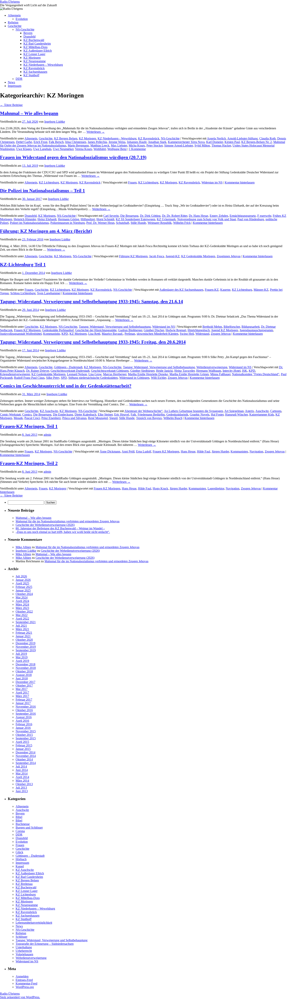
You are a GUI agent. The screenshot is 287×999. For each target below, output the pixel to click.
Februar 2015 (24, 745)
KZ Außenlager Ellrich (37, 50)
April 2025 (22, 583)
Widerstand (202, 333)
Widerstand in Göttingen (134, 377)
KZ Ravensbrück (34, 68)
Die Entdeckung (63, 414)
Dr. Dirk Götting (150, 215)
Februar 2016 (24, 724)
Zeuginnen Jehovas (229, 256)
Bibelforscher (232, 326)
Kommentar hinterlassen (240, 182)
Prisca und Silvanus (74, 418)
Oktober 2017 (24, 685)
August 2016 (24, 717)
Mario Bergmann (78, 145)
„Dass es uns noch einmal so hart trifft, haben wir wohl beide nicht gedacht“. (63, 532)
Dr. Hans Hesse (198, 215)
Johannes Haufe (137, 142)
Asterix (249, 411)
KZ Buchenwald (33, 40)
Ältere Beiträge (11, 105)
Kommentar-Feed (26, 983)
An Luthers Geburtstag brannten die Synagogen (193, 411)
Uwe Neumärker (63, 149)
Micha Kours (137, 145)
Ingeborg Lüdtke (54, 121)
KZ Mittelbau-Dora (35, 47)
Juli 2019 (21, 653)
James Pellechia (97, 142)
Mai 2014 (22, 773)
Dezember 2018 (25, 664)
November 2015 (26, 731)
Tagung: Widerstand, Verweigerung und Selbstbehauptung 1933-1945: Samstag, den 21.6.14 (91, 301)
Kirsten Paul (232, 142)
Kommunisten (239, 451)
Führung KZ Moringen (133, 256)
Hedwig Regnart (176, 330)
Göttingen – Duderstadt (30, 855)
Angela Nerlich (216, 138)
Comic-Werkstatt (10, 414)
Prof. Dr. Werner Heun (100, 222)
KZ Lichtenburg (49, 182)
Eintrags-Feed (24, 980)
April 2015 (22, 741)
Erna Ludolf (143, 451)
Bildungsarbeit (250, 326)
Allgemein (14, 15)
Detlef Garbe (24, 142)
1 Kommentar (137, 149)
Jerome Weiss (117, 142)
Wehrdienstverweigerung (211, 367)
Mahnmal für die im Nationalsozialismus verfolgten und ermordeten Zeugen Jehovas (67, 521)
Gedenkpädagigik (177, 414)
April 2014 (22, 777)
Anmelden (22, 976)
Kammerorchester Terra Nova (186, 142)
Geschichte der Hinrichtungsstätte (96, 330)
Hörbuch (21, 859)
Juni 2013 (22, 791)
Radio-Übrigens (10, 1)
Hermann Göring (68, 219)
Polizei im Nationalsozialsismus (29, 222)
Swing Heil (187, 333)
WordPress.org (25, 987)
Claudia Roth (267, 138)
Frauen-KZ (212, 289)
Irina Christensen (75, 142)
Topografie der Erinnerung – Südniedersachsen (45, 943)
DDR (19, 78)
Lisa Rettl (94, 333)
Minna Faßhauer (220, 374)
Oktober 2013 (24, 784)
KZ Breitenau (24, 884)
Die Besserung (129, 215)
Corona (20, 831)
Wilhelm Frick (182, 222)
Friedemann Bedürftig (151, 414)
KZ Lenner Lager (34, 54)
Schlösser (21, 936)
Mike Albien (23, 547)
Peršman (130, 333)
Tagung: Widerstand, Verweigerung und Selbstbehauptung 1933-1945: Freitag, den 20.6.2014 (93, 342)
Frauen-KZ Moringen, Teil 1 (29, 426)
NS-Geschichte (25, 29)
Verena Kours (83, 149)
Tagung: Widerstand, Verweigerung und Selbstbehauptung (115, 326)
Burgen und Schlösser (29, 827)
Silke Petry (52, 377)
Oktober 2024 (24, 594)
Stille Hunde (138, 222)
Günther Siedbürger (142, 370)
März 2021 (22, 629)
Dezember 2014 (25, 752)
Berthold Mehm (212, 326)
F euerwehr (264, 215)
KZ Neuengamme (34, 61)
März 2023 (22, 608)
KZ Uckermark (166, 219)
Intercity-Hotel (232, 370)
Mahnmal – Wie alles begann (29, 113)
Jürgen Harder (220, 451)
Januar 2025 (23, 590)
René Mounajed (98, 418)
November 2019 (26, 646)
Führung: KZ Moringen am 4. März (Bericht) (46, 231)
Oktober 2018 (24, 671)
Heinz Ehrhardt (46, 219)
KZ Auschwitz (49, 411)
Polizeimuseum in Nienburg (67, 222)
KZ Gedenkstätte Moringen (198, 256)
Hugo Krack (160, 488)
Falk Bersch (56, 142)
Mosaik (18, 418)
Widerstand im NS (163, 326)
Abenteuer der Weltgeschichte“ (143, 411)
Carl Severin (111, 215)
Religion (13, 22)
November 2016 (26, 706)
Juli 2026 (21, 576)
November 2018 (26, 668)
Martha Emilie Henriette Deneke (148, 374)
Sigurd (113, 418)
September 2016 (26, 713)
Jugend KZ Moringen (224, 330)
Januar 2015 (23, 749)
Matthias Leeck (99, 145)
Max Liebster (119, 145)
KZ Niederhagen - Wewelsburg (117, 138)
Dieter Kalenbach (85, 414)
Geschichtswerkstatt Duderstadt (70, 370)
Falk (133, 414)
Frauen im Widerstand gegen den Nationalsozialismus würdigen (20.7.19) (73, 157)
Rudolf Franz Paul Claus (29, 377)
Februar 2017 (24, 699)
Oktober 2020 (24, 639)
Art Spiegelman (234, 411)
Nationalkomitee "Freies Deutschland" (255, 374)
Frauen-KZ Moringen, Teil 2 (29, 463)
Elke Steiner (105, 414)
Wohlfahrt (100, 149)
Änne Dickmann (110, 451)
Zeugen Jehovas (221, 333)
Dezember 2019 (25, 643)
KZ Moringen (32, 57)
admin (47, 434)
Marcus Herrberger (114, 374)
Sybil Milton (202, 145)
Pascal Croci (32, 418)
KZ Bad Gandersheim (37, 43)
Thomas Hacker (221, 145)
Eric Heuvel (121, 414)
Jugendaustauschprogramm (256, 330)
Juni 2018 (22, 678)
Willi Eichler (158, 377)
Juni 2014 (22, 770)
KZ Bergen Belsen (65, 138)
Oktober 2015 (24, 734)
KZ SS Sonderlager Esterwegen (135, 219)
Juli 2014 (21, 766)
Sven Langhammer (49, 293)
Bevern (27, 33)
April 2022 (22, 618)
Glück (19, 852)
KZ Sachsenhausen (35, 71)
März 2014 (22, 780)
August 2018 (24, 675)
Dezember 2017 (25, 682)
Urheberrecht (24, 950)
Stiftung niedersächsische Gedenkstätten (93, 377)
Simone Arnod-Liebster (178, 145)
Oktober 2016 (24, 710)
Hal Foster (217, 414)
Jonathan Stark (157, 142)
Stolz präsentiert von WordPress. (20, 997)
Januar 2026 (23, 579)
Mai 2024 (22, 597)
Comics (27, 414)
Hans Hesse (188, 451)
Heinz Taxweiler (184, 370)
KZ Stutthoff (31, 75)
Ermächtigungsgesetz (243, 215)
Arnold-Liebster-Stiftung (242, 138)
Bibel (19, 817)
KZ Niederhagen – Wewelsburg (43, 64)
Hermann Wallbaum (208, 370)
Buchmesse (23, 824)
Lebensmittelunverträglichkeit (34, 922)
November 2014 (26, 756)
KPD (65, 333)
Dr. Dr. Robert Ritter (174, 215)
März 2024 (22, 604)
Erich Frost (40, 142)
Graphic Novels (199, 414)
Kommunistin (51, 333)
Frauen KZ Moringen (27, 330)
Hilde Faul (203, 451)
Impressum (14, 85)
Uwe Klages (24, 149)
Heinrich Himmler (25, 219)
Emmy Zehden (219, 215)
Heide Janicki (164, 370)
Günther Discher (154, 330)
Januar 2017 (23, 703)
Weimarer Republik (160, 222)
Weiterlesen (95, 131)
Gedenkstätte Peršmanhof (58, 330)
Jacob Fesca (156, 256)
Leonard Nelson (77, 374)
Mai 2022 (22, 615)
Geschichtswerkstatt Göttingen (110, 370)
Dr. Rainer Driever (37, 370)
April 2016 (22, 720)
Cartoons (275, 411)
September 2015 (26, 738)
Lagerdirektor (216, 488)
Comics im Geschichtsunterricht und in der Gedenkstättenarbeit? (65, 385)
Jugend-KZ (173, 256)
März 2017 (22, 696)
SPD (64, 377)
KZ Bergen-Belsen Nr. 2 (256, 142)
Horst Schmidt (105, 219)
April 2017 (22, 692)
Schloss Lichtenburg (23, 293)
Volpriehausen (24, 954)
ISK (244, 370)
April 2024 (22, 601)
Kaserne (225, 289)
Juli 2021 (21, 625)
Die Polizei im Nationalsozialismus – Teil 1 (42, 190)
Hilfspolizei (88, 219)
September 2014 (26, 763)
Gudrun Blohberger (130, 330)
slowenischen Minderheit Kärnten (157, 333)
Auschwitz (262, 411)
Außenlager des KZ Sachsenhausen (181, 289)
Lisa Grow (95, 374)
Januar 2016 (23, 727)
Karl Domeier (214, 142)
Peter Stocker (154, 145)
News (11, 82)
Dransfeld (29, 36)
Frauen (132, 182)
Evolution (22, 19)
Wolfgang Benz (117, 149)
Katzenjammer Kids (261, 414)
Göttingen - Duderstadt (68, 367)
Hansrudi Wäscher (236, 414)
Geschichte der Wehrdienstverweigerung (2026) (45, 524)
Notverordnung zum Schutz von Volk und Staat (206, 219)
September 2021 (26, 622)
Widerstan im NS (212, 182)
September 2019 (26, 650)
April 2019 (22, 660)
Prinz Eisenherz (51, 418)
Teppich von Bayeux (149, 418)
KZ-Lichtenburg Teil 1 (23, 264)
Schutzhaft (122, 222)
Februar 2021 (24, 632)
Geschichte (14, 26)
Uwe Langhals (42, 149)
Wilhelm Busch (172, 418)
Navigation (256, 451)
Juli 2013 (21, 787)
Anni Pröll (128, 451)
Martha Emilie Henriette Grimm (189, 374)
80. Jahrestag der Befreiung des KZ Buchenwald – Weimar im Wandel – (60, 528)
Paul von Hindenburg (250, 219)
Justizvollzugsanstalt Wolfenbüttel (21, 333)
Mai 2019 (22, 657)
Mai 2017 (22, 689)
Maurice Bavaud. (112, 333)
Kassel (20, 866)
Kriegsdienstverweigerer (15, 374)
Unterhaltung (24, 947)
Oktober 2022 (24, 611)
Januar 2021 (23, 636)
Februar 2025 (24, 587)
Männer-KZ (261, 289)
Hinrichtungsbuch (199, 330)
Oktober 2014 (24, 759)
